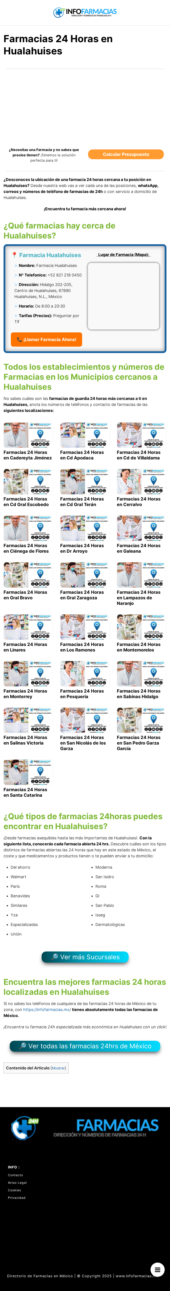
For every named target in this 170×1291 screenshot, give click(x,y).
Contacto (15, 1175)
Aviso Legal (17, 1182)
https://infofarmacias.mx (46, 1009)
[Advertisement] (85, 105)
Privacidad (17, 1198)
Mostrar (58, 1068)
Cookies (14, 1190)
